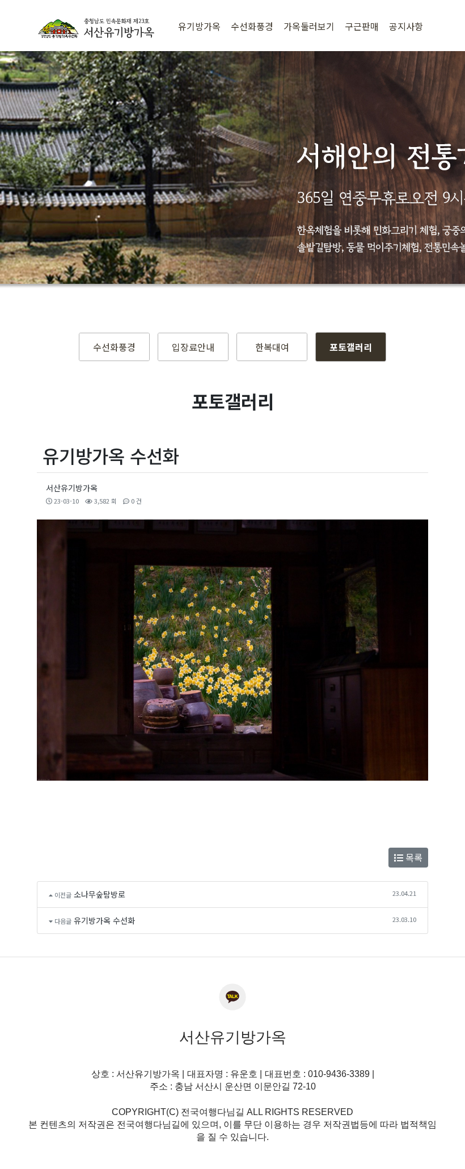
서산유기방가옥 (72, 487)
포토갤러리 (350, 347)
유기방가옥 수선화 (104, 920)
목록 (412, 857)
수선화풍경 (114, 347)
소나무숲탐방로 (99, 894)
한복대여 (272, 347)
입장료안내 (193, 347)
